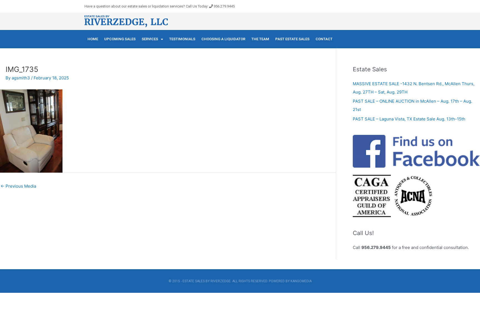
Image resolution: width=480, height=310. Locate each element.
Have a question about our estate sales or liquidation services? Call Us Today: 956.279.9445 (159, 6)
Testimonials (182, 39)
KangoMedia (301, 281)
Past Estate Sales (292, 39)
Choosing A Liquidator (223, 39)
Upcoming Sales (120, 39)
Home (93, 39)
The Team (260, 39)
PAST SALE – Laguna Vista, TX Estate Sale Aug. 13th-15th (409, 119)
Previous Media (18, 186)
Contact (324, 39)
